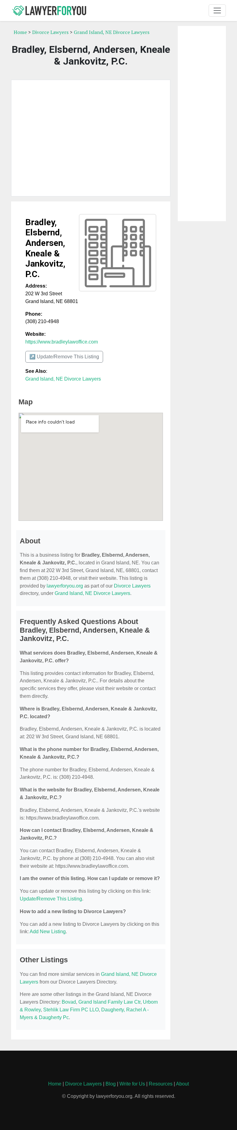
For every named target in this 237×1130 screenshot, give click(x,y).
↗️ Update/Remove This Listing (64, 356)
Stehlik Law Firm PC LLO (71, 1009)
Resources (161, 1083)
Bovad (69, 1002)
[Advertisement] (90, 138)
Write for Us (132, 1083)
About (182, 1083)
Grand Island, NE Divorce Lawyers (111, 32)
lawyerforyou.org (65, 585)
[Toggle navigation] (217, 10)
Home (20, 32)
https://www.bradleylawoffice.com (61, 341)
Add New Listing (48, 931)
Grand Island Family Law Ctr (109, 1002)
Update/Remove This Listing (51, 898)
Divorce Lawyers (50, 32)
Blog (111, 1083)
